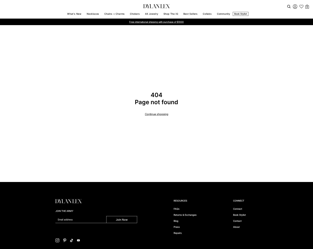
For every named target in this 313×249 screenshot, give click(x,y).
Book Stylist (240, 13)
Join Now (122, 219)
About (236, 227)
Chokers (135, 13)
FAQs (176, 208)
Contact (237, 220)
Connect (237, 208)
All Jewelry (151, 13)
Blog (176, 220)
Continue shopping (156, 114)
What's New (74, 13)
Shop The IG (171, 13)
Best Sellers (190, 13)
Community (223, 13)
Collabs (207, 13)
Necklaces (93, 13)
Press (177, 227)
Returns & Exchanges (185, 214)
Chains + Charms (114, 13)
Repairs (178, 233)
